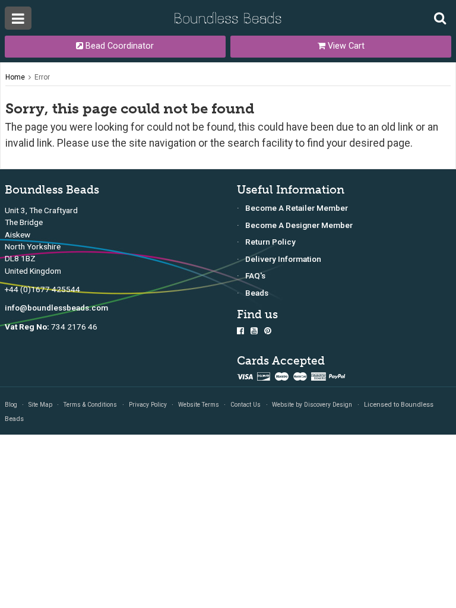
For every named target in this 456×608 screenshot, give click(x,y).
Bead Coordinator (118, 46)
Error (42, 77)
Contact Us (245, 404)
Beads (256, 292)
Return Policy (270, 241)
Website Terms (198, 404)
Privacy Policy (148, 404)
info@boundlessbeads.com (56, 307)
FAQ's (255, 275)
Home (15, 77)
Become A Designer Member (299, 225)
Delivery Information (283, 259)
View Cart (345, 46)
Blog (11, 404)
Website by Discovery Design (312, 404)
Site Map (40, 404)
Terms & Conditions (90, 404)
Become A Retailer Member (296, 208)
